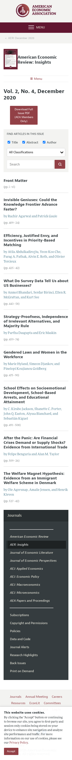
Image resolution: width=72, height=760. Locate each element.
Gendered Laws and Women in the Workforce (35, 354)
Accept (11, 751)
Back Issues (18, 663)
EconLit (34, 703)
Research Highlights (24, 655)
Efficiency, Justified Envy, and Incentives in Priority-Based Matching (31, 240)
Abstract (32, 142)
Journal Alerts (19, 647)
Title (14, 142)
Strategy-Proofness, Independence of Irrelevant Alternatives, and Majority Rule (36, 321)
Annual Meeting (36, 697)
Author (51, 142)
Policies (15, 631)
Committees (52, 703)
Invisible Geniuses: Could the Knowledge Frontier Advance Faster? (30, 205)
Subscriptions (19, 615)
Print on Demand (22, 671)
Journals (14, 515)
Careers (57, 697)
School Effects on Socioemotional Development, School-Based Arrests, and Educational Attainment (35, 395)
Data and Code (20, 639)
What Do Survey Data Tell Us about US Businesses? (36, 283)
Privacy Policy (18, 742)
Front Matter (15, 180)
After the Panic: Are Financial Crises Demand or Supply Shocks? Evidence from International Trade (35, 443)
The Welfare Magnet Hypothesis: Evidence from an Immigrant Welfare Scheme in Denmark (34, 478)
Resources (18, 703)
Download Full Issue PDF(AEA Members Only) (24, 115)
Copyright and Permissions (29, 623)
